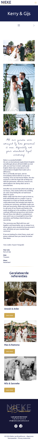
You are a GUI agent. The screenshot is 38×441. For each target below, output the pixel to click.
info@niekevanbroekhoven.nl (19, 421)
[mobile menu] (35, 2)
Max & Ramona (12, 345)
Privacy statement (24, 438)
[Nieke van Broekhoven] (6, 2)
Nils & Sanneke (12, 383)
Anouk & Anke (11, 309)
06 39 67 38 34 (19, 419)
